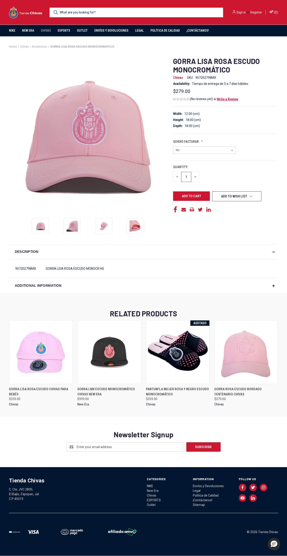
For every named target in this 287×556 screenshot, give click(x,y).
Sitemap (199, 505)
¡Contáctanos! (198, 30)
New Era (28, 30)
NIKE (12, 30)
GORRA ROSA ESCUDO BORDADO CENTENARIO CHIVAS (238, 391)
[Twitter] (200, 209)
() (275, 12)
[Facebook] (175, 209)
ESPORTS (64, 30)
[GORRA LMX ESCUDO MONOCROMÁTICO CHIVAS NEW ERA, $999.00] (109, 352)
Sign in (241, 12)
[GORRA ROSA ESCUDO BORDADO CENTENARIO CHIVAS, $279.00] (246, 352)
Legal (139, 30)
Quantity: (180, 167)
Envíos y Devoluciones (111, 30)
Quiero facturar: (186, 141)
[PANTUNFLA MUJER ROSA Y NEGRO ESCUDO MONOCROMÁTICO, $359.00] (178, 352)
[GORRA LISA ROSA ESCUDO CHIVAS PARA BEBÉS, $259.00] (41, 352)
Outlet (82, 30)
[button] (225, 99)
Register (256, 12)
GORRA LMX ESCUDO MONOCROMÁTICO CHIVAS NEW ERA (106, 391)
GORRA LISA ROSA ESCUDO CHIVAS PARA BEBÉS (38, 391)
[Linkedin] (208, 209)
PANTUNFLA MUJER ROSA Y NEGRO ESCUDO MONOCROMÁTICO (177, 391)
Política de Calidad (165, 30)
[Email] (183, 209)
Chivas (46, 30)
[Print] (192, 209)
